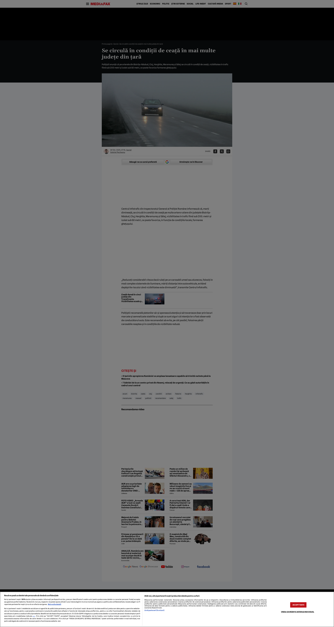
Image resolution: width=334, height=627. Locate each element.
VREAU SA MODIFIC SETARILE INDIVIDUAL (297, 612)
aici (34, 616)
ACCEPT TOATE (298, 605)
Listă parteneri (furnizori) (154, 610)
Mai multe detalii (54, 604)
